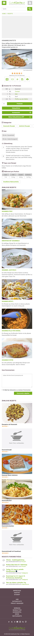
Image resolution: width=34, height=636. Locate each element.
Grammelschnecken (8, 526)
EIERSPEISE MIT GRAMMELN (10, 241)
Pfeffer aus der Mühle (21, 99)
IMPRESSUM (17, 590)
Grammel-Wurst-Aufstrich (9, 475)
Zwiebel (17, 91)
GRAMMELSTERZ (7, 211)
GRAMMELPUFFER (7, 360)
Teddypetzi (24, 573)
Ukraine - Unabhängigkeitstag (15, 560)
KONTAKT (17, 592)
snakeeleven (25, 584)
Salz (16, 94)
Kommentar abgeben (23, 393)
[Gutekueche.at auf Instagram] (17, 622)
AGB (17, 599)
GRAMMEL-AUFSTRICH (9, 270)
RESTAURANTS (17, 616)
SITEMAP (17, 594)
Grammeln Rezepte (9, 126)
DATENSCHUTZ (17, 601)
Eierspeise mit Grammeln (9, 424)
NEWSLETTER (17, 610)
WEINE (17, 614)
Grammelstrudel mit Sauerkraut (11, 551)
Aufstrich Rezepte (24, 126)
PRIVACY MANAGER (17, 603)
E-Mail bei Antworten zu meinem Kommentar (16, 390)
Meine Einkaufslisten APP (16, 117)
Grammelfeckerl (7, 500)
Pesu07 (23, 561)
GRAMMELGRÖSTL (7, 301)
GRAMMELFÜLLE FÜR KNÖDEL (11, 331)
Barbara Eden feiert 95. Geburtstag (16, 564)
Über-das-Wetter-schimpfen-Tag (16, 582)
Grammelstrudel (7, 450)
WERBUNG (17, 608)
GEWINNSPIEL (17, 612)
